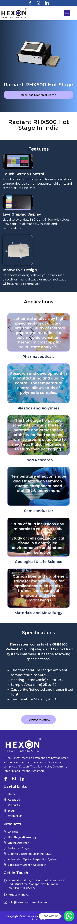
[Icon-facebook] (30, 3)
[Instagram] (38, 3)
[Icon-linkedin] (47, 3)
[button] (67, 13)
